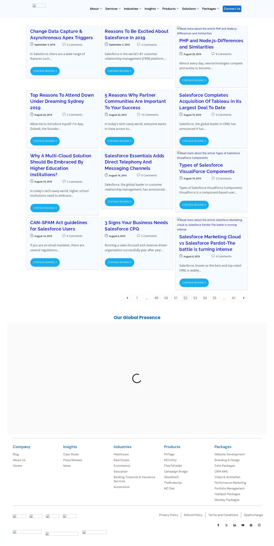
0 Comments (74, 44)
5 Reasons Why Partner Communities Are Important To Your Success (135, 101)
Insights (150, 9)
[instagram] (259, 525)
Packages (209, 9)
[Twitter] (226, 525)
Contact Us (232, 9)
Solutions (189, 9)
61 (234, 298)
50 (166, 298)
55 (214, 298)
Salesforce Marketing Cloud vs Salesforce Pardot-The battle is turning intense (210, 243)
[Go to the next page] (243, 298)
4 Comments (149, 44)
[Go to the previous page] (127, 298)
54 (205, 298)
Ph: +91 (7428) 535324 (46, 405)
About (94, 9)
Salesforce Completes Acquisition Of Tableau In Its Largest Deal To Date (210, 101)
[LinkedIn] (234, 525)
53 (195, 298)
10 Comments (149, 114)
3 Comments (224, 178)
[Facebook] (218, 525)
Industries (131, 9)
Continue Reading (46, 70)
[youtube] (243, 525)
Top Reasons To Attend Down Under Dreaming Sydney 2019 (62, 101)
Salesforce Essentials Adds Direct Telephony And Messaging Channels (134, 162)
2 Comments (74, 114)
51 (176, 298)
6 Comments (224, 114)
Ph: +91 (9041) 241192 (165, 369)
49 (156, 298)
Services (111, 9)
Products (169, 9)
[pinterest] (251, 525)
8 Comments (224, 54)
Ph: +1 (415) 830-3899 (230, 367)
